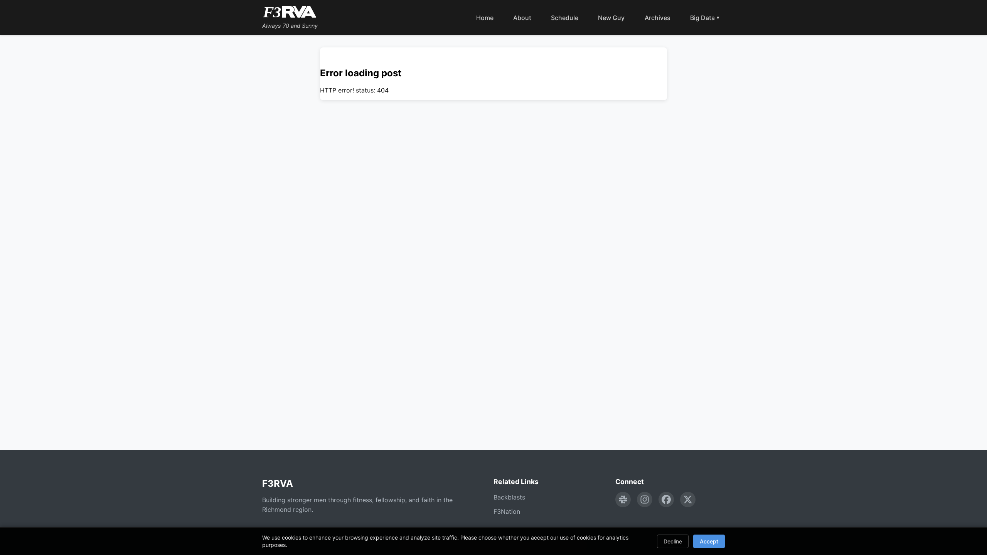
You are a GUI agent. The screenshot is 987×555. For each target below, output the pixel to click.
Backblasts (509, 497)
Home (485, 18)
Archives (657, 18)
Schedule (564, 18)
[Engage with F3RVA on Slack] (623, 499)
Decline (673, 541)
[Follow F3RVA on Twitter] (688, 499)
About (522, 18)
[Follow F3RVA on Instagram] (644, 499)
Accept (709, 541)
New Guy (611, 18)
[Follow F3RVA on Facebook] (666, 499)
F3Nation (507, 511)
